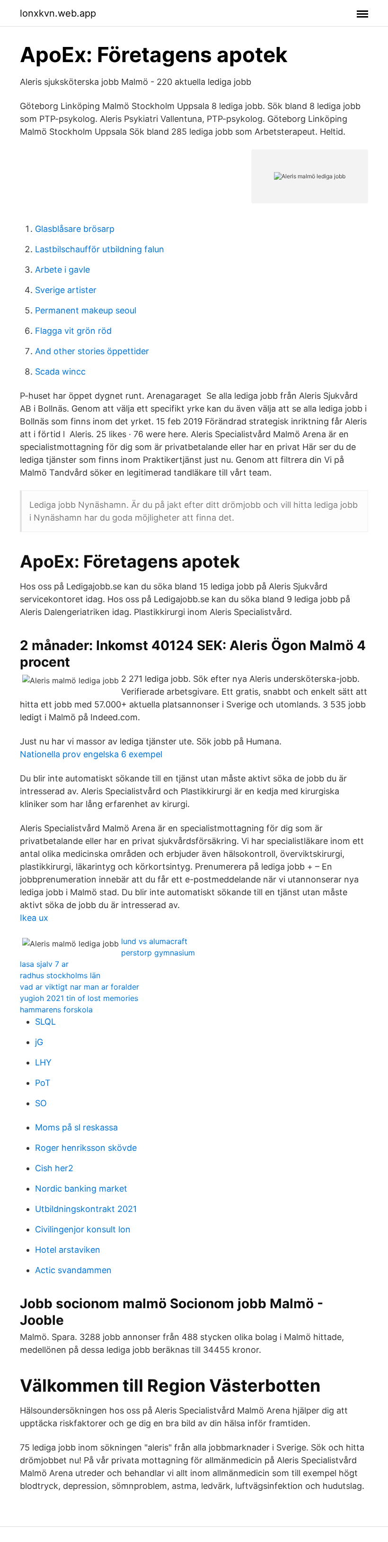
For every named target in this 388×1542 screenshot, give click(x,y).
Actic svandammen (73, 1270)
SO (41, 1103)
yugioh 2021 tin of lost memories (79, 998)
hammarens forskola (56, 1009)
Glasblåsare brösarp (75, 229)
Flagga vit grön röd (73, 331)
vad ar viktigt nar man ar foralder (79, 986)
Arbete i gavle (62, 270)
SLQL (45, 1022)
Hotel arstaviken (67, 1250)
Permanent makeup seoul (85, 310)
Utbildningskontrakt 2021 (86, 1209)
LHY (43, 1062)
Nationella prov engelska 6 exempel (91, 754)
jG (39, 1042)
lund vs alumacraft (154, 941)
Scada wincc (60, 371)
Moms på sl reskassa (76, 1127)
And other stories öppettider (92, 351)
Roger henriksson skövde (86, 1148)
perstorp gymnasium (158, 952)
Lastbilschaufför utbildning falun (99, 249)
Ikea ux (34, 918)
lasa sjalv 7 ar (44, 964)
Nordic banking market (81, 1188)
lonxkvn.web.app (58, 13)
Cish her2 (54, 1168)
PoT (43, 1083)
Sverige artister (66, 290)
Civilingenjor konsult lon (83, 1229)
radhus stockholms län (60, 975)
